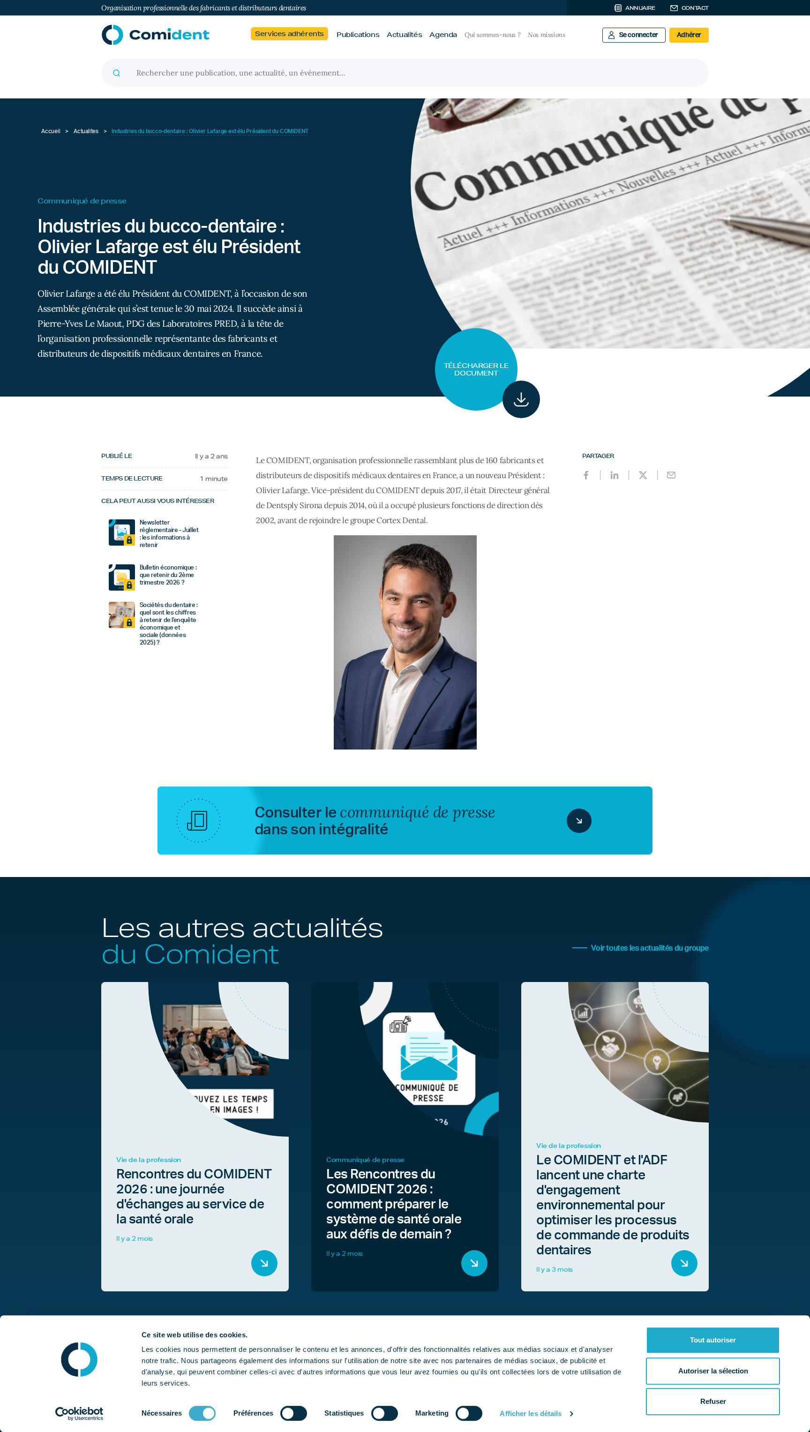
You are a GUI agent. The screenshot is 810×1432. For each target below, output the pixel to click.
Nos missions (546, 34)
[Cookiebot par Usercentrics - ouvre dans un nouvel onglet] (79, 1414)
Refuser (713, 1401)
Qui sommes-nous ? (492, 34)
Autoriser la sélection (713, 1371)
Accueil (50, 131)
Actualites (86, 131)
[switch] (293, 1413)
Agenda (443, 34)
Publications (358, 34)
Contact (695, 7)
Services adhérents (289, 34)
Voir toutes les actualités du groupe (650, 948)
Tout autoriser (713, 1340)
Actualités (404, 34)
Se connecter (638, 35)
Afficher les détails (531, 1413)
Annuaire (640, 7)
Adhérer (689, 35)
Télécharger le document (476, 369)
